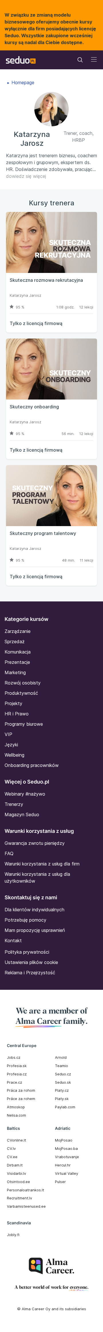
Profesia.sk (17, 1065)
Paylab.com (65, 1107)
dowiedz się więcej (26, 176)
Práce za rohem (21, 1098)
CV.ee (12, 1156)
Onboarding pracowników (32, 765)
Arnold (61, 1057)
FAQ (9, 853)
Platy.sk (62, 1098)
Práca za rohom (21, 1090)
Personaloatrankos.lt (25, 1190)
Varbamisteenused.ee (26, 1206)
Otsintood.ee (18, 1181)
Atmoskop (16, 1107)
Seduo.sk (63, 1082)
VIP (8, 734)
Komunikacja (18, 652)
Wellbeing (14, 755)
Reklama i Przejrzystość (30, 972)
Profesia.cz (17, 1074)
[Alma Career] (51, 1266)
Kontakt (13, 940)
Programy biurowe (24, 724)
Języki (11, 744)
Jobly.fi (13, 1234)
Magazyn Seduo (22, 814)
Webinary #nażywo (25, 794)
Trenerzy (14, 804)
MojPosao (63, 1140)
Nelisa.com (16, 1115)
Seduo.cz (63, 1074)
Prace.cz (14, 1082)
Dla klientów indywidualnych (34, 909)
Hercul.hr (63, 1165)
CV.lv (11, 1148)
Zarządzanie (18, 631)
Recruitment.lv (19, 1198)
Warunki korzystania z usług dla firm (42, 864)
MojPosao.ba (66, 1148)
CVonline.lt (16, 1140)
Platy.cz (62, 1090)
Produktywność (21, 693)
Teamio (61, 1065)
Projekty (13, 703)
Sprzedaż (15, 641)
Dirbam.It (15, 1165)
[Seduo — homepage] (20, 60)
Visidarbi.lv (16, 1173)
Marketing (15, 672)
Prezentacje (17, 662)
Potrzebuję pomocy (25, 920)
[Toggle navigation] (80, 60)
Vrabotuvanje (67, 1156)
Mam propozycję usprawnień (35, 930)
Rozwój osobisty (23, 683)
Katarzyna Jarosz (25, 295)
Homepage (22, 82)
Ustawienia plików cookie (31, 962)
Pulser (60, 1181)
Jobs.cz (13, 1057)
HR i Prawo (17, 714)
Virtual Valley (66, 1173)
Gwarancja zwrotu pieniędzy (35, 843)
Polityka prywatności (27, 952)
